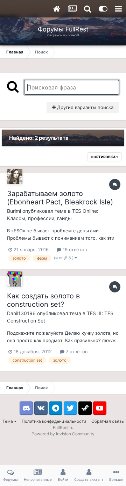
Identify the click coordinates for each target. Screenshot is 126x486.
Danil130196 (21, 313)
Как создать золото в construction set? (43, 300)
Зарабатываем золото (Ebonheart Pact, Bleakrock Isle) (60, 197)
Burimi (14, 211)
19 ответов (74, 249)
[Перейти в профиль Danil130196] (14, 278)
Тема (8, 421)
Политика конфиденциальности (54, 421)
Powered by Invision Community (62, 433)
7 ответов (76, 351)
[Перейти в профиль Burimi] (14, 176)
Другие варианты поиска (84, 107)
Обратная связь (107, 421)
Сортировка (103, 157)
